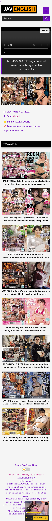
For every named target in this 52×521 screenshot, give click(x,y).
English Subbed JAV (13, 130)
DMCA (11, 475)
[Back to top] (43, 513)
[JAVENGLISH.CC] (21, 9)
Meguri (16, 116)
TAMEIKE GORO (22, 122)
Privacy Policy (22, 475)
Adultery (17, 126)
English (36, 126)
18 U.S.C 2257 (37, 475)
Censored (27, 126)
